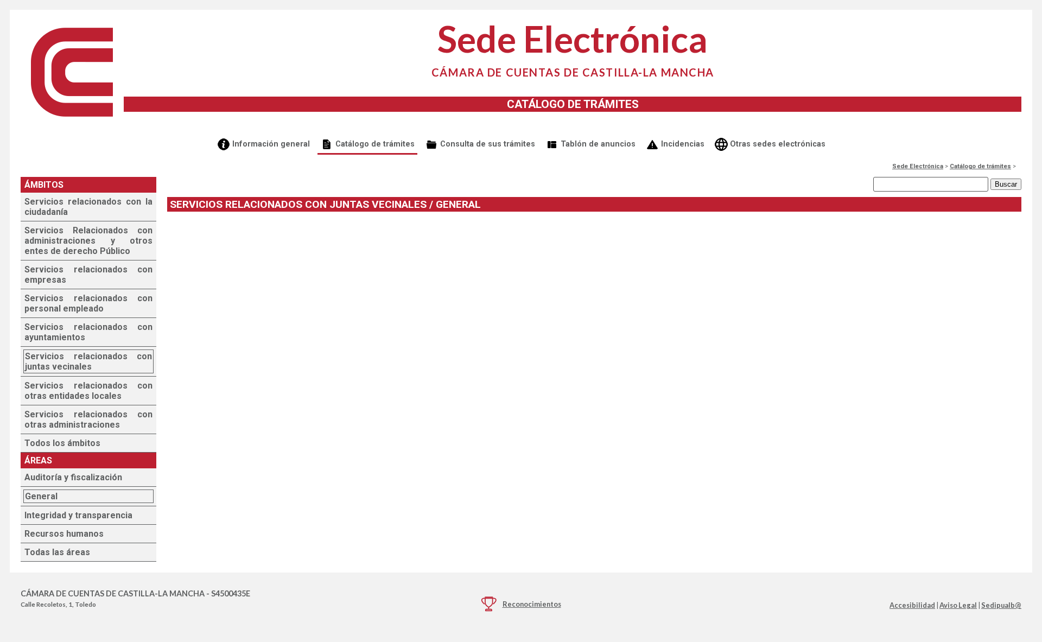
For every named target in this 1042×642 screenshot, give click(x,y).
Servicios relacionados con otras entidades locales (88, 390)
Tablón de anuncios (598, 144)
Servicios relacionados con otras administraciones (88, 419)
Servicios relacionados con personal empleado (88, 303)
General (41, 496)
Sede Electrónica (917, 166)
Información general (271, 144)
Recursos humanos (64, 534)
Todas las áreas (57, 552)
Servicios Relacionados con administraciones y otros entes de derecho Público (88, 240)
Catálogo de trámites (375, 144)
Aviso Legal (958, 605)
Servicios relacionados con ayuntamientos (88, 332)
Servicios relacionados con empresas (88, 274)
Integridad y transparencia (78, 515)
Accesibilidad (912, 605)
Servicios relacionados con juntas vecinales (88, 361)
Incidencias (682, 144)
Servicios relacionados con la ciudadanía (88, 206)
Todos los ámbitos (62, 443)
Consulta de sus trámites (487, 144)
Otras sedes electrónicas (777, 144)
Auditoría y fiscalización (73, 477)
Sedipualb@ (1001, 605)
